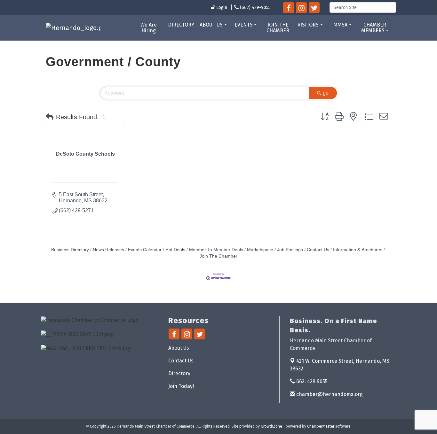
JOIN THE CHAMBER (277, 28)
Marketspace (260, 249)
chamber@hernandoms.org (329, 394)
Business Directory (70, 249)
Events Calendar (145, 249)
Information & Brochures (357, 249)
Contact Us (318, 249)
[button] (49, 117)
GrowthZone (271, 426)
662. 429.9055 (311, 381)
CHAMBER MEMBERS (373, 28)
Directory (179, 373)
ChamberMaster (320, 426)
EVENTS (243, 25)
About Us (178, 348)
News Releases (108, 249)
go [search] (326, 93)
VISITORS (308, 25)
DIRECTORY (181, 25)
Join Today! (181, 386)
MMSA (340, 25)
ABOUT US (211, 25)
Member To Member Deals (216, 249)
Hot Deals (175, 249)
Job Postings (290, 249)
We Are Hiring (148, 28)
